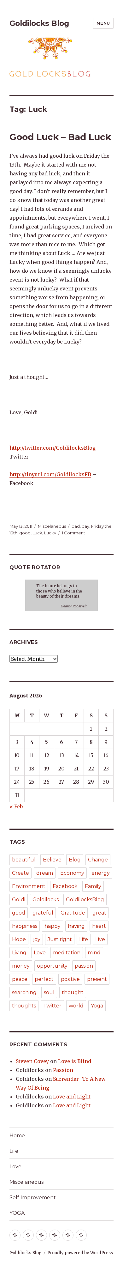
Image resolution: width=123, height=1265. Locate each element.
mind (94, 953)
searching (24, 992)
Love (40, 953)
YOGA (17, 1213)
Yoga (97, 1006)
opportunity (52, 966)
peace (19, 979)
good (25, 532)
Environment (28, 886)
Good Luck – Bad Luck (60, 136)
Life (83, 939)
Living (19, 953)
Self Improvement (32, 1198)
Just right (60, 939)
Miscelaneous (52, 526)
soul (49, 992)
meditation (66, 953)
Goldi (18, 900)
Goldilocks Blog (39, 23)
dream (44, 873)
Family (93, 886)
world (76, 1006)
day (85, 526)
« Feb (16, 806)
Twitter (52, 1006)
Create (20, 873)
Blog (75, 860)
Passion (63, 1070)
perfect (44, 979)
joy (36, 939)
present (97, 979)
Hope (19, 939)
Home (17, 1136)
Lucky (50, 532)
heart (99, 926)
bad (76, 526)
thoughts (24, 1006)
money (21, 966)
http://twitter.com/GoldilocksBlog (52, 448)
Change (98, 860)
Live (100, 939)
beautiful (24, 860)
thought (73, 992)
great (99, 913)
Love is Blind (74, 1061)
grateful (42, 913)
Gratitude (73, 913)
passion (84, 966)
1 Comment (73, 532)
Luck (37, 532)
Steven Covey (32, 1061)
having (76, 926)
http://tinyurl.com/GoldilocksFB (50, 474)
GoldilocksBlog (85, 900)
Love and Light (72, 1096)
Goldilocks (45, 900)
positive (70, 979)
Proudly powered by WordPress (80, 1253)
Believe (52, 860)
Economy (72, 873)
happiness (24, 926)
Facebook (65, 886)
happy (52, 926)
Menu (103, 23)
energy (100, 873)
